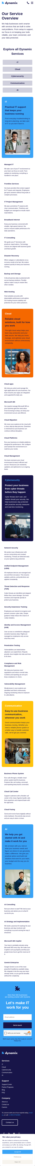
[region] (17, 1150)
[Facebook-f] (4, 1133)
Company (6, 1098)
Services (5, 1061)
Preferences (17, 1157)
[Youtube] (14, 1133)
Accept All (17, 1152)
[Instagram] (19, 1133)
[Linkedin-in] (9, 1133)
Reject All (17, 1162)
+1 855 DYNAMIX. (14, 1115)
